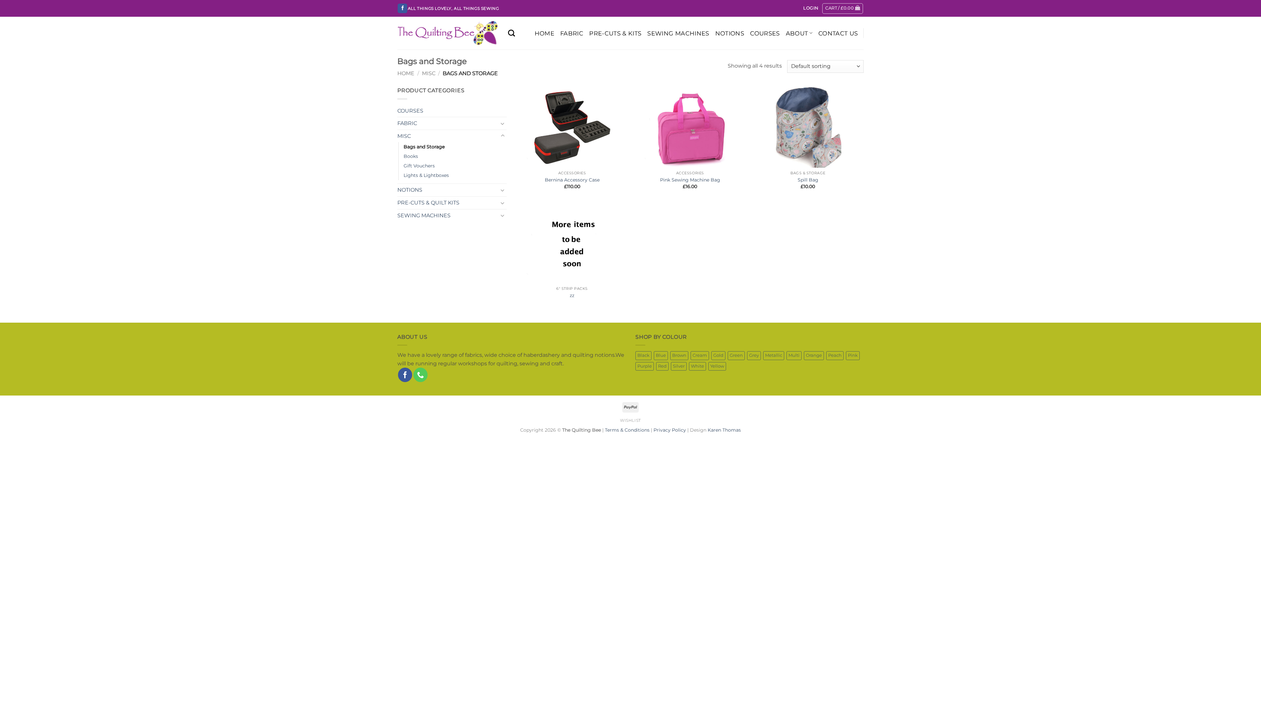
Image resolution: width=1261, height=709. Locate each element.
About (797, 33)
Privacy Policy (669, 430)
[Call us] (420, 375)
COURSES (765, 33)
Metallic (773, 355)
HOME (544, 33)
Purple (644, 366)
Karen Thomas (724, 430)
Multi (794, 355)
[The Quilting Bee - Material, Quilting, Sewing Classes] (447, 33)
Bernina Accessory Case (572, 180)
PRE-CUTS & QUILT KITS (428, 203)
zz (572, 295)
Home (405, 73)
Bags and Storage (424, 147)
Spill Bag (808, 180)
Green (736, 355)
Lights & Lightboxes (426, 175)
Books (411, 156)
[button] (810, 8)
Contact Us (838, 33)
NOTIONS (729, 33)
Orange (814, 355)
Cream (700, 355)
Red (662, 366)
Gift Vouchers (419, 166)
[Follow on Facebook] (402, 8)
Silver (679, 366)
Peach (835, 355)
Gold (718, 355)
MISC (428, 73)
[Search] (511, 33)
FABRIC (571, 33)
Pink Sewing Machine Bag (690, 180)
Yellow (717, 366)
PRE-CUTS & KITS (615, 33)
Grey (754, 355)
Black (643, 355)
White (697, 366)
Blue (661, 355)
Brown (679, 355)
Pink (853, 355)
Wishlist (630, 420)
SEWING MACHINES (678, 33)
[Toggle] (503, 123)
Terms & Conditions (627, 430)
